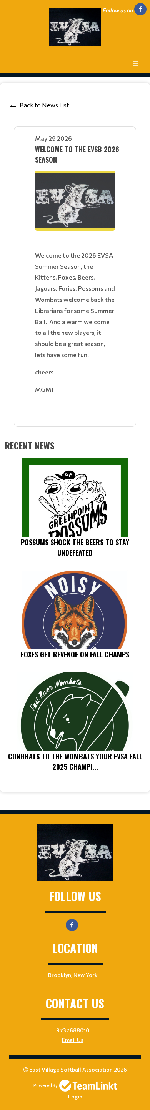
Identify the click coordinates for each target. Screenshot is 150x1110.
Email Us (72, 1040)
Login (75, 1096)
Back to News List (44, 104)
